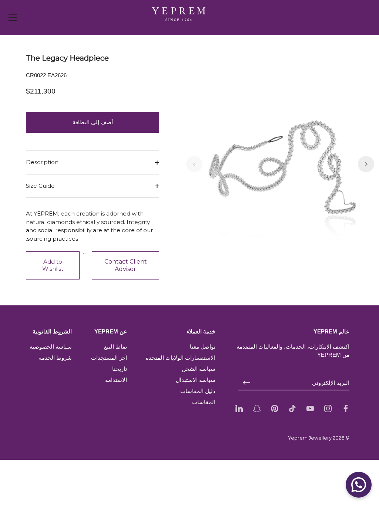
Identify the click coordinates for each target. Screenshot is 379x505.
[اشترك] (246, 383)
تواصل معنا (202, 346)
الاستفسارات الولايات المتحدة (180, 358)
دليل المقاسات (197, 391)
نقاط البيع (115, 346)
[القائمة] (13, 18)
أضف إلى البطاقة (93, 122)
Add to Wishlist (52, 265)
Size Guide (40, 185)
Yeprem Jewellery (310, 438)
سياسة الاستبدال (195, 380)
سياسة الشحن (198, 369)
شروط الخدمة (55, 358)
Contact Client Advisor (125, 265)
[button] (194, 164)
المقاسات (203, 402)
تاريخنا (119, 369)
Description (42, 162)
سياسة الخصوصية (51, 346)
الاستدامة (116, 380)
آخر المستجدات (109, 358)
